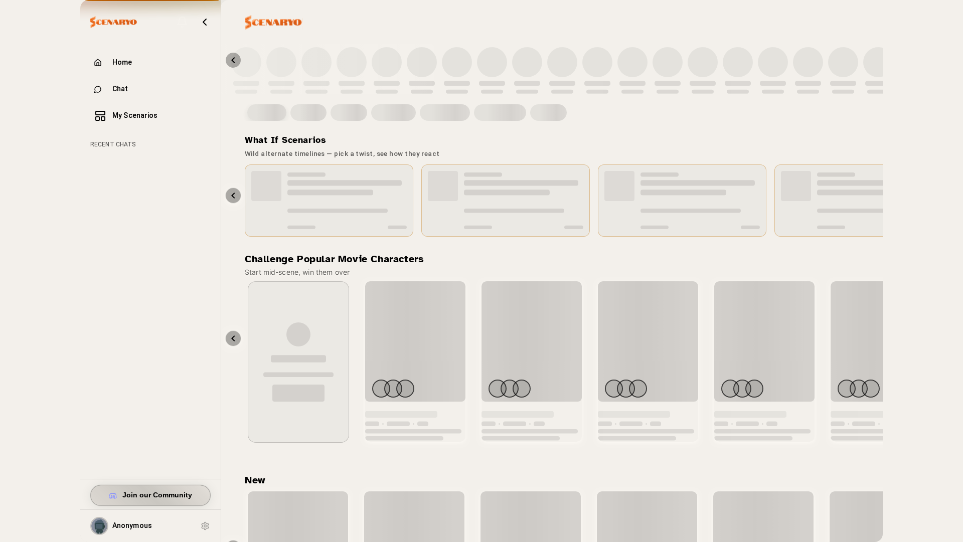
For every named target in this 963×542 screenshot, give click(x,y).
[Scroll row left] (233, 337)
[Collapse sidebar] (205, 22)
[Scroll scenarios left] (233, 195)
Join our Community (157, 495)
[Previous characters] (233, 60)
